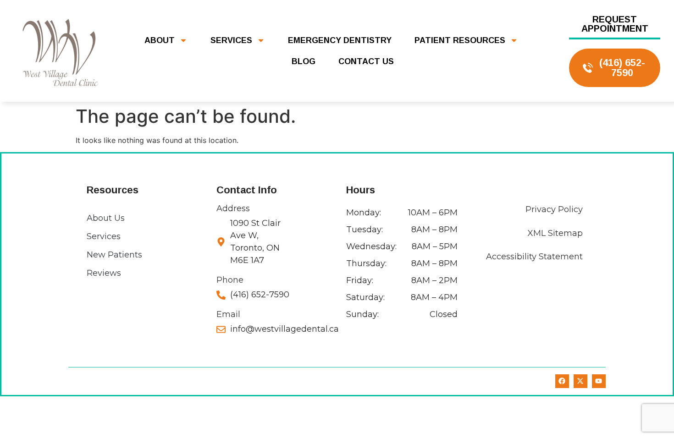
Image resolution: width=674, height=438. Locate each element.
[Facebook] (562, 381)
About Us (106, 218)
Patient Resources (459, 40)
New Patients (114, 255)
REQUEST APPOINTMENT (614, 23)
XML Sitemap (555, 233)
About (159, 40)
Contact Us (366, 61)
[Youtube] (599, 381)
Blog (303, 61)
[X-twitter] (580, 381)
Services (231, 40)
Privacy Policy (554, 209)
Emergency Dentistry (340, 40)
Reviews (104, 273)
